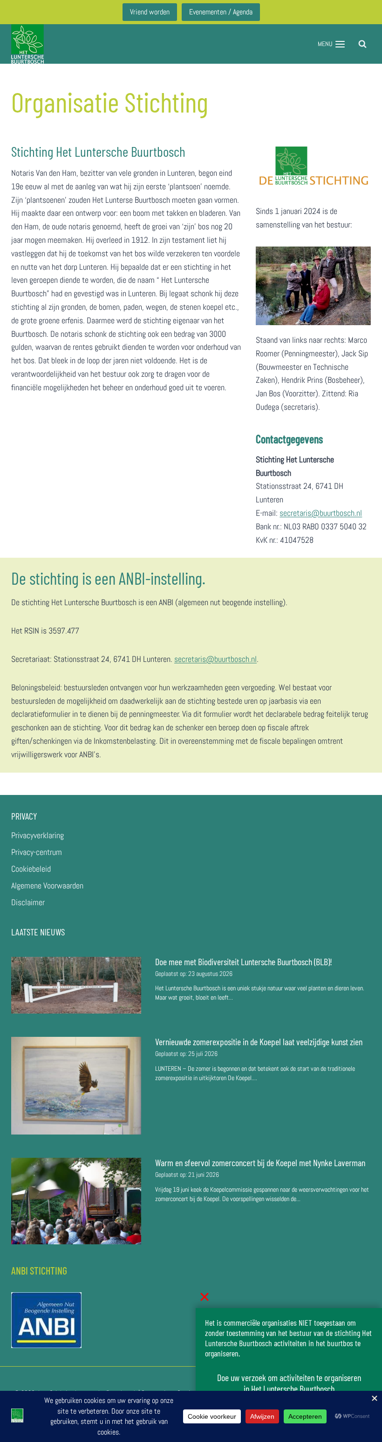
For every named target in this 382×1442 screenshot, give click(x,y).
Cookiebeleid (31, 868)
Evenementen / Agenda (220, 12)
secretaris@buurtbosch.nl (321, 512)
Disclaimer (28, 902)
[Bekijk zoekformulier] (362, 44)
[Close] (204, 1297)
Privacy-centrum (36, 852)
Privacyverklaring (37, 835)
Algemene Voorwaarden (47, 885)
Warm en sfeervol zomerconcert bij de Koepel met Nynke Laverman (260, 1162)
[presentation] (76, 985)
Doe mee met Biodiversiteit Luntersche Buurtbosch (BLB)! (244, 961)
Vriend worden (150, 12)
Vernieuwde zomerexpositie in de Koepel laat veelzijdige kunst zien (258, 1041)
